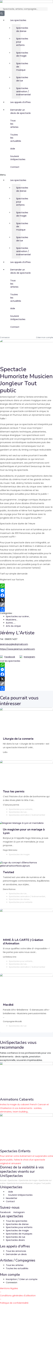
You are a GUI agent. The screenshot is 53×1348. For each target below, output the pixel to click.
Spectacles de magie (18, 54)
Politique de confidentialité (14, 1302)
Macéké (8, 1005)
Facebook (9, 656)
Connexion (5, 337)
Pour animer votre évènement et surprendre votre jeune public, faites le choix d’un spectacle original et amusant (26, 1160)
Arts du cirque (13, 626)
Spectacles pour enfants (18, 42)
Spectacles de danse (18, 29)
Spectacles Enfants (15, 1151)
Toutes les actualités (12, 138)
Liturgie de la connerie (18, 739)
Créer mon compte (44, 337)
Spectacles (12, 1180)
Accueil (3, 1180)
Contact (12, 167)
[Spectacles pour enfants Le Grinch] (26, 1131)
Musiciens (11, 619)
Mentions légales (9, 1288)
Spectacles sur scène (17, 616)
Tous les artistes (12, 124)
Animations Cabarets (17, 1099)
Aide (12, 148)
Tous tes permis (13, 791)
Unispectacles (11, 1187)
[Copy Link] (26, 604)
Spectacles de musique (18, 66)
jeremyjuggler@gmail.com (14, 644)
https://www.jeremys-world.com (17, 649)
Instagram (29, 656)
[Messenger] (26, 590)
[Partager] (26, 609)
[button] (3, 175)
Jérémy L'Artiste (17, 633)
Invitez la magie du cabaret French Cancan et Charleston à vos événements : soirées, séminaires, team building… (24, 1108)
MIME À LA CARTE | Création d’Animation (23, 941)
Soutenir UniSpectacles (12, 158)
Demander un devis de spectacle (12, 111)
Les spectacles (12, 20)
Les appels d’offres (12, 102)
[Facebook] (26, 595)
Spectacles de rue (18, 79)
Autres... (10, 622)
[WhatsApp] (26, 586)
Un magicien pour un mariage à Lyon (24, 831)
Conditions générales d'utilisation (18, 1295)
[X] (26, 600)
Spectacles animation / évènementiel (18, 91)
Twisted (8, 872)
